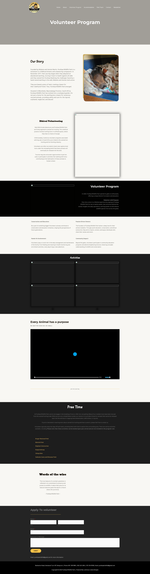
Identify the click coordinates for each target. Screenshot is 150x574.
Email (32, 529)
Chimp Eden (39, 453)
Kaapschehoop (40, 450)
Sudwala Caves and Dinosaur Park (45, 457)
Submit (36, 550)
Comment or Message (37, 537)
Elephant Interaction (42, 446)
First (31, 525)
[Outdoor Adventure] (34, 7)
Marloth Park (39, 442)
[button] (75, 439)
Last (59, 525)
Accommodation (89, 7)
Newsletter (117, 7)
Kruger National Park (42, 439)
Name (32, 519)
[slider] (66, 377)
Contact (108, 7)
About (65, 7)
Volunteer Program (75, 7)
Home (58, 7)
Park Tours (100, 7)
